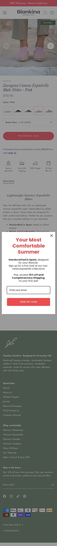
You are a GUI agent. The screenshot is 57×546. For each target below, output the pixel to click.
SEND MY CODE (28, 301)
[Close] (51, 235)
